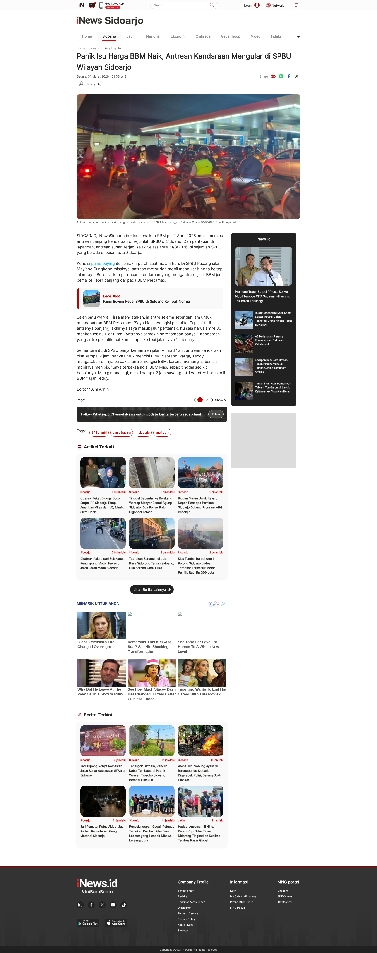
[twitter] (296, 76)
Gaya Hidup (230, 36)
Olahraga (203, 36)
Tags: (81, 431)
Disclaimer (184, 907)
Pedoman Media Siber (191, 902)
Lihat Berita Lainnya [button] (150, 589)
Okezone (283, 890)
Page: (81, 400)
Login (248, 5)
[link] (273, 76)
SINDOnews (285, 896)
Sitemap (183, 930)
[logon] (81, 5)
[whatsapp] (281, 76)
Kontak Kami (185, 924)
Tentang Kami (186, 890)
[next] (212, 400)
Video (255, 36)
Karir (233, 890)
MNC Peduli (237, 907)
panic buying (103, 263)
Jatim (131, 36)
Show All (221, 400)
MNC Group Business (243, 896)
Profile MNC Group (241, 902)
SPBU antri (99, 432)
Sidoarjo (109, 36)
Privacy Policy (186, 919)
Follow (216, 414)
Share (264, 76)
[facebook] (288, 76)
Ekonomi (178, 36)
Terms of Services (189, 913)
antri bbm (162, 432)
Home (87, 36)
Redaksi (183, 896)
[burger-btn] (296, 5)
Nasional (153, 36)
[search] (211, 5)
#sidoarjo (143, 432)
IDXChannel (285, 902)
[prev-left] (195, 400)
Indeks (276, 36)
